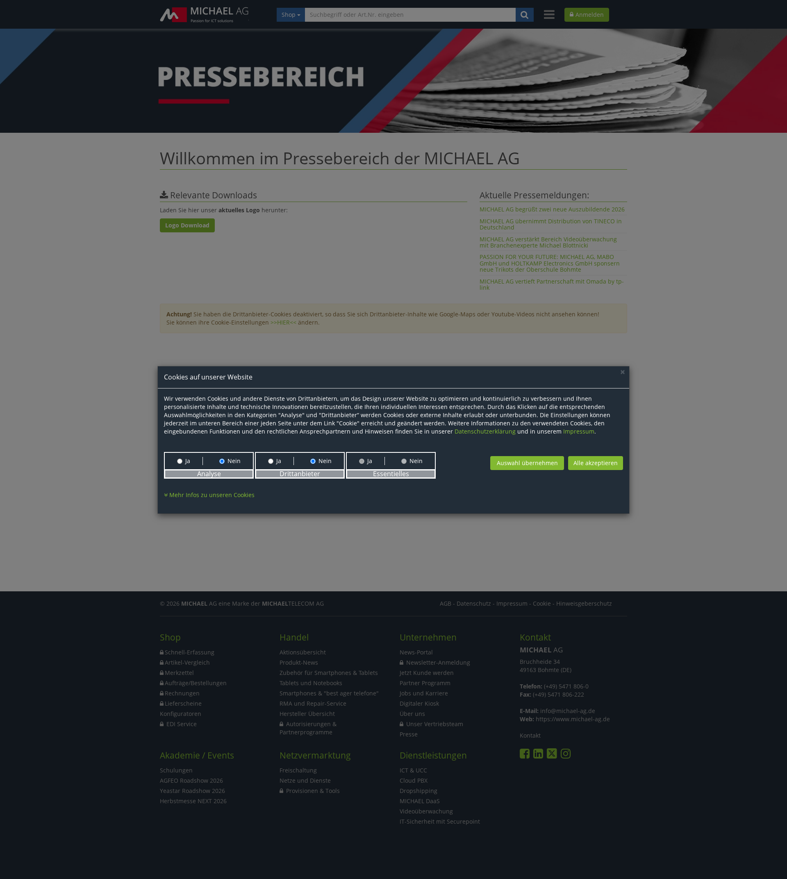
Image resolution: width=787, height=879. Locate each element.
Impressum (578, 431)
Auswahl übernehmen (527, 463)
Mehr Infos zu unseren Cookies (211, 495)
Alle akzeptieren (595, 463)
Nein (234, 461)
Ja (187, 461)
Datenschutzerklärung (485, 431)
